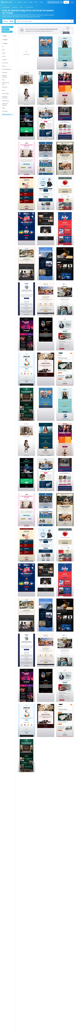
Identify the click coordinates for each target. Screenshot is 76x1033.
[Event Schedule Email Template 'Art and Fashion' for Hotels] (26, 404)
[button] (13, 35)
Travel (21, 7)
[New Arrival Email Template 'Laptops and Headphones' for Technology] (65, 263)
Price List (15, 7)
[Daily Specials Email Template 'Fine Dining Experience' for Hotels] (45, 299)
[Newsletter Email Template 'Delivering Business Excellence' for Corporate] (45, 193)
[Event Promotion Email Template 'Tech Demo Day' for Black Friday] (26, 123)
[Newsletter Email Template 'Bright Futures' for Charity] (45, 123)
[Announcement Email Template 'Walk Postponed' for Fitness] (45, 53)
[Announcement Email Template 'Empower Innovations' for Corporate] (65, 53)
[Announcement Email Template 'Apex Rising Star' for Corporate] (26, 299)
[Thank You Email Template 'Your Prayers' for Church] (45, 369)
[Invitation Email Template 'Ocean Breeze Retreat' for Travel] (65, 299)
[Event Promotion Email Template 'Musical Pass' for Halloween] (26, 334)
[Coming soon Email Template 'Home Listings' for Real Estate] (65, 369)
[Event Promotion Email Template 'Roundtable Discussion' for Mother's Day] (26, 158)
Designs (6, 21)
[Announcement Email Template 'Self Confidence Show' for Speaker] (45, 334)
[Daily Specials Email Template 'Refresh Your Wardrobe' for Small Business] (26, 88)
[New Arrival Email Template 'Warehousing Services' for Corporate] (65, 123)
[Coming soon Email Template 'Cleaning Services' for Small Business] (26, 369)
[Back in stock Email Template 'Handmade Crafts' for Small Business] (45, 228)
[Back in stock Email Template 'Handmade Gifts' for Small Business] (65, 158)
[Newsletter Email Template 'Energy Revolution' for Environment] (45, 263)
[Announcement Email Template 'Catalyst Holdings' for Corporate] (45, 88)
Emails (11, 21)
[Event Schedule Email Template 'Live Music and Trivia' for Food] (26, 193)
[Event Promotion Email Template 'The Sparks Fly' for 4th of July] (26, 228)
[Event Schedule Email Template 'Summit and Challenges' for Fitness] (65, 88)
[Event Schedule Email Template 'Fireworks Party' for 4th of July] (65, 228)
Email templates (6, 7)
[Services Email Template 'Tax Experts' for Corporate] (65, 334)
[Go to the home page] (6, 2)
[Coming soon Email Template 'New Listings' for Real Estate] (26, 263)
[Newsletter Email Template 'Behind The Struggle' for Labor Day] (45, 158)
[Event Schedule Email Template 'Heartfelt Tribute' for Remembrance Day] (65, 193)
